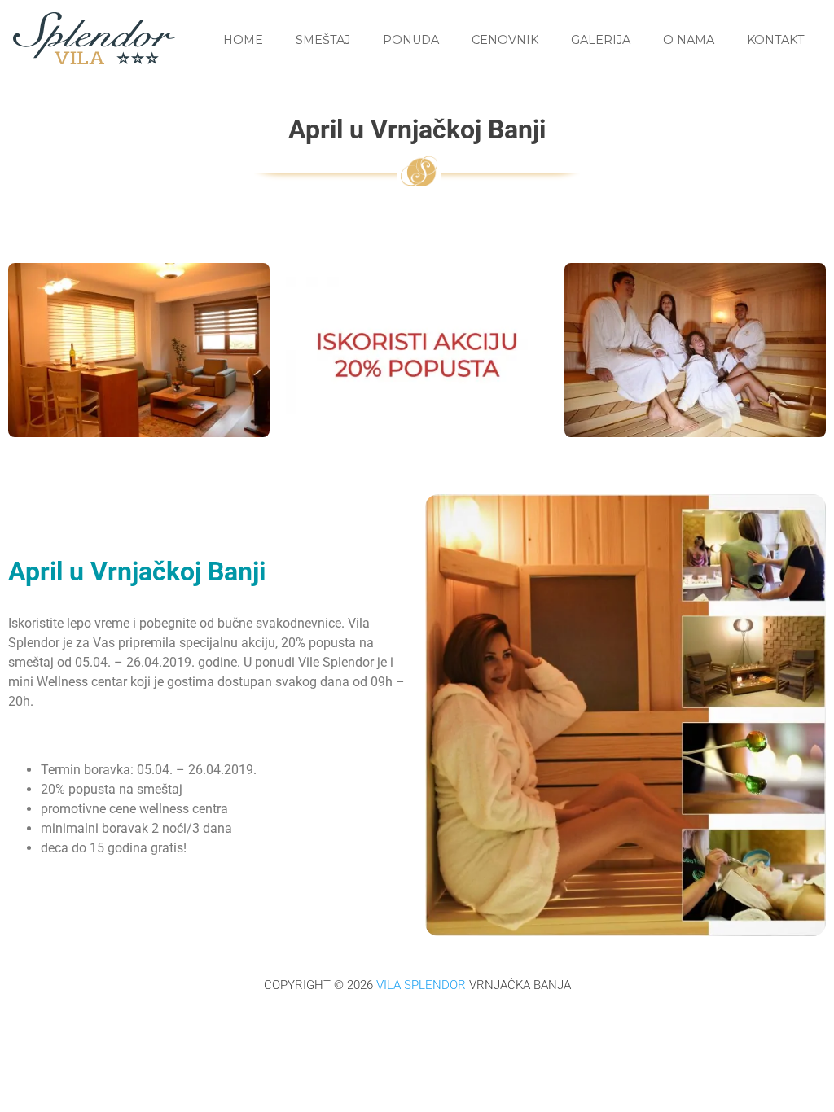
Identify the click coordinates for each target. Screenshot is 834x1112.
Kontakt (776, 40)
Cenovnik (505, 40)
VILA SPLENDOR (421, 985)
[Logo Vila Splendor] (94, 60)
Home (243, 40)
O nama (688, 40)
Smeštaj (323, 40)
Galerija (600, 40)
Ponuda (411, 40)
